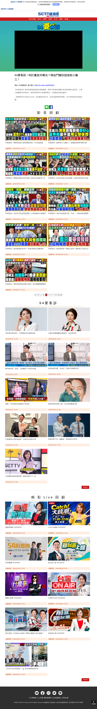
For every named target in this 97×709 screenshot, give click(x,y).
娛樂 (50, 19)
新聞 (45, 19)
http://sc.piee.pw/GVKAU (44, 85)
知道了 (57, 4)
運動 (61, 19)
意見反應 (65, 698)
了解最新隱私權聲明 (44, 4)
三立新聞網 (32, 698)
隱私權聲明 (48, 698)
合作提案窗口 (56, 698)
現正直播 (32, 19)
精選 (66, 19)
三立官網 (40, 698)
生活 (55, 19)
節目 (39, 19)
